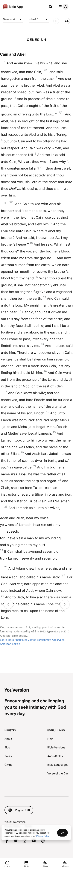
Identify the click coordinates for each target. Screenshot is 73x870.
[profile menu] (63, 6)
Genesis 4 (9, 19)
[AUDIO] (56, 21)
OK (62, 832)
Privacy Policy (42, 835)
